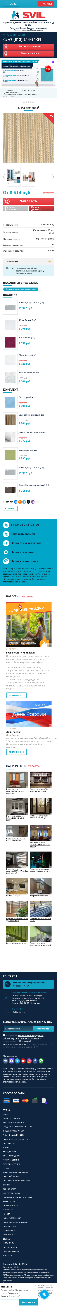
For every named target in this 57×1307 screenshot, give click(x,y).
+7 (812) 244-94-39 (24, 39)
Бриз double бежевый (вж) (31, 415)
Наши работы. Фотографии (15, 1222)
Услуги (6, 1147)
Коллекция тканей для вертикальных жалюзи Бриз (29, 269)
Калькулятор (9, 1201)
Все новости (28, 596)
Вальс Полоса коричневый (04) (34, 485)
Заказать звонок (30, 53)
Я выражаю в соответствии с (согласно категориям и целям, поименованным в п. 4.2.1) (27, 1041)
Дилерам (7, 1239)
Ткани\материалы (11, 92)
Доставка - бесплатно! (13, 1122)
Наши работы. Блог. (12, 1218)
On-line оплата (10, 1247)
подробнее (15, 695)
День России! (13, 732)
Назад (11, 508)
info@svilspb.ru (18, 1012)
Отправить (43, 1028)
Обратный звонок (11, 1176)
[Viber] (33, 502)
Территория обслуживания (15, 1172)
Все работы (34, 766)
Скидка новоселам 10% (13, 1131)
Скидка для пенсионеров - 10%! (17, 1126)
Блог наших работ (11, 1251)
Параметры (12, 261)
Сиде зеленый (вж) (28, 450)
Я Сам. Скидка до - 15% (13, 1135)
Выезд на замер (10, 1151)
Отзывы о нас (9, 1230)
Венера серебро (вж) (29, 372)
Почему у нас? (9, 1226)
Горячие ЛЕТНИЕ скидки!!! (21, 652)
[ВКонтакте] (15, 502)
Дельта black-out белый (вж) (32, 432)
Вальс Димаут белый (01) (31, 302)
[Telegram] (24, 502)
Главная (6, 1110)
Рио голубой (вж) (27, 397)
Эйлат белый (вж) (27, 355)
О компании (8, 1210)
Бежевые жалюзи (24, 273)
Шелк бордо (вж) (27, 337)
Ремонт (6, 1168)
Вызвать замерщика (30, 46)
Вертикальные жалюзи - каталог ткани (20, 94)
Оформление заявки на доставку (18, 1197)
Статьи (6, 1185)
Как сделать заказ (11, 1193)
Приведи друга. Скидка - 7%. (16, 1139)
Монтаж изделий (11, 1160)
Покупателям (9, 1143)
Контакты (7, 1255)
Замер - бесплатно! (11, 1118)
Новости (7, 1214)
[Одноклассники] (20, 502)
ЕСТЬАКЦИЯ (38, 208)
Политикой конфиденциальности (17, 1042)
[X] (28, 502)
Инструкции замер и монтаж (16, 1181)
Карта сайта (8, 1243)
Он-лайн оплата (10, 1206)
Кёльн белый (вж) (27, 320)
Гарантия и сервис (11, 1164)
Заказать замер (10, 1235)
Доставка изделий (11, 1156)
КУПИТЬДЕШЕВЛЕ (13, 208)
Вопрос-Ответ (9, 1189)
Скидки (6, 1114)
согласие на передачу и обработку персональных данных (23, 1037)
